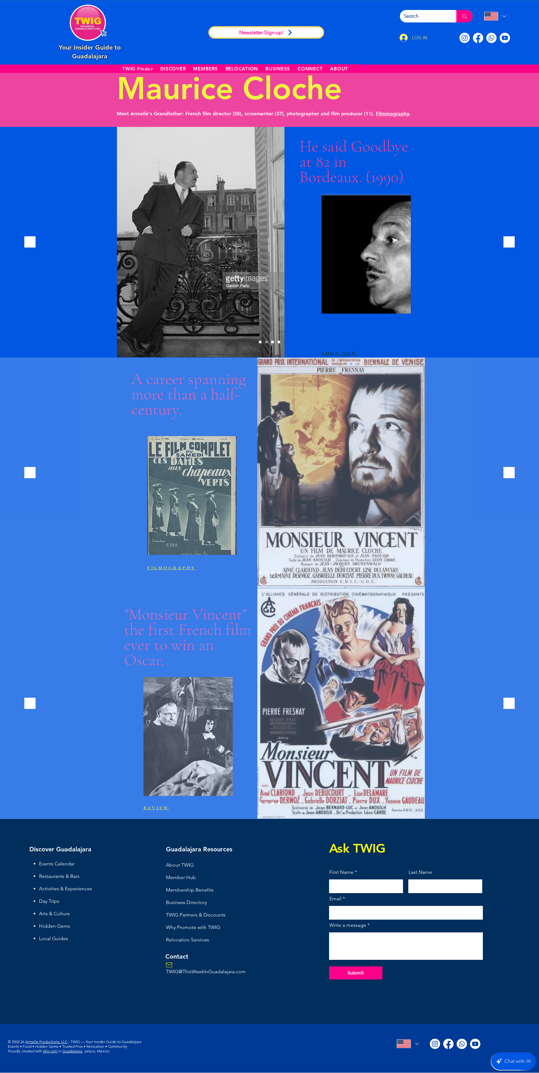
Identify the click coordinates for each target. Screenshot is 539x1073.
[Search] (464, 16)
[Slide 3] (272, 342)
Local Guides (53, 938)
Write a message (347, 925)
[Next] (509, 242)
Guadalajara (72, 1051)
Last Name (420, 872)
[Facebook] (478, 38)
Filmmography (392, 114)
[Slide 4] (279, 342)
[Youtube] (505, 38)
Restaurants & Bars (59, 876)
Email (335, 898)
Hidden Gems (54, 926)
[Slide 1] (260, 342)
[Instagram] (464, 38)
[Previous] (30, 242)
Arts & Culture (54, 914)
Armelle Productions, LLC (46, 1041)
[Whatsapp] (491, 38)
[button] (173, 68)
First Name (341, 872)
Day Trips (49, 901)
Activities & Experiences (65, 889)
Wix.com (50, 1051)
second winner (363, 605)
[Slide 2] (266, 342)
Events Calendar (57, 864)
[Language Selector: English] (495, 16)
